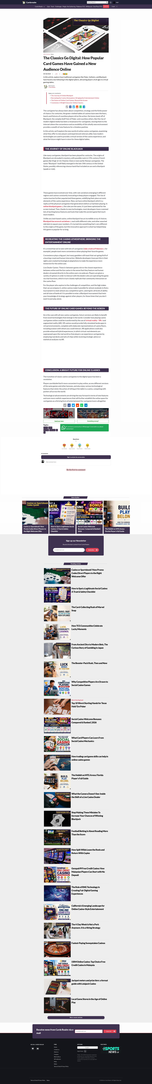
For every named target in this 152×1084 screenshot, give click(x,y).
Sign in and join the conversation (76, 457)
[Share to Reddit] (77, 107)
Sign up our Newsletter (76, 541)
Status (55, 1064)
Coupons (56, 1054)
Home (55, 1047)
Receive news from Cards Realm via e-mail (55, 1031)
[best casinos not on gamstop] (111, 1049)
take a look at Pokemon (93, 249)
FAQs (55, 1061)
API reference (57, 1059)
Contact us (56, 1049)
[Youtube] (37, 1048)
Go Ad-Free (106, 6)
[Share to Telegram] (84, 107)
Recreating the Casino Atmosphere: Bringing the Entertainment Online (75, 98)
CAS (44, 54)
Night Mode (80, 1051)
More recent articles (76, 1017)
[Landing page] (24, 2)
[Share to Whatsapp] (80, 107)
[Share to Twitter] (74, 107)
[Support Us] (32, 1048)
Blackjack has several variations (56, 221)
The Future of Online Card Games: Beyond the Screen (69, 100)
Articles (48, 54)
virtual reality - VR (93, 320)
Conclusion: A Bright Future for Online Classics (67, 103)
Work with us (57, 1056)
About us (56, 1052)
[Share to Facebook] (70, 107)
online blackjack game (52, 206)
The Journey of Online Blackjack (62, 95)
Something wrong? (93, 421)
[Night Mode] (110, 2)
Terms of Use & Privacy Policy (61, 1066)
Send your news (59, 421)
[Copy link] (67, 107)
